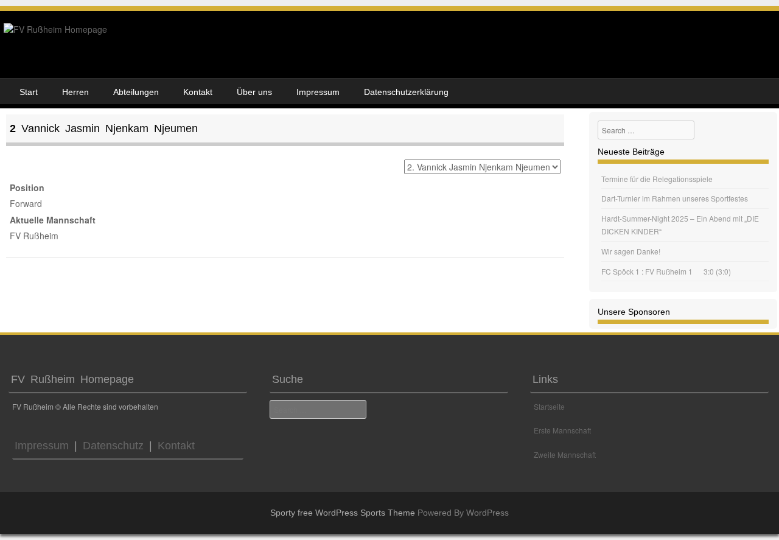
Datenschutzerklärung (406, 92)
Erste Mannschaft (562, 430)
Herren (75, 92)
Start (28, 92)
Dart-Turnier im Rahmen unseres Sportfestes (674, 198)
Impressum (318, 92)
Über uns (254, 92)
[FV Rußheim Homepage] (55, 29)
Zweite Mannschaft (565, 454)
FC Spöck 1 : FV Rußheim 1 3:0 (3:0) (666, 271)
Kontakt (197, 92)
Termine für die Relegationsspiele (657, 179)
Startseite (549, 406)
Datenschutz (110, 446)
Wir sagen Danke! (630, 251)
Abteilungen (136, 92)
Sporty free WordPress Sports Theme (342, 512)
